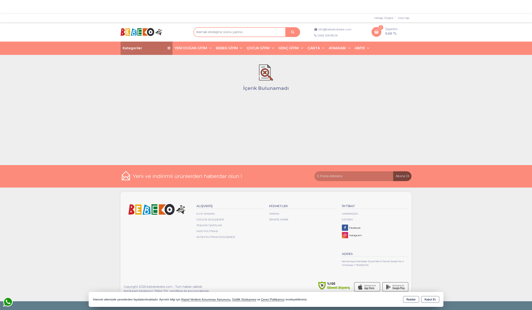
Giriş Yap (403, 18)
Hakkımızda (350, 213)
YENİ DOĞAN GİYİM (191, 48)
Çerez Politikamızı (273, 299)
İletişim (347, 219)
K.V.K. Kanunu (205, 213)
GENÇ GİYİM (289, 48)
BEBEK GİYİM (227, 48)
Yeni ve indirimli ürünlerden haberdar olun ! (187, 176)
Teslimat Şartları (209, 225)
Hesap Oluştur (384, 18)
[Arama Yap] (292, 32)
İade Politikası (207, 231)
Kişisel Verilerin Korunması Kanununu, (206, 299)
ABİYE (360, 48)
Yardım (274, 213)
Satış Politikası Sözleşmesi (215, 236)
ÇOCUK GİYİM (259, 48)
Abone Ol (402, 176)
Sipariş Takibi (278, 219)
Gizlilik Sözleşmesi (210, 219)
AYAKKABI (338, 48)
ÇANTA (314, 48)
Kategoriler (132, 48)
